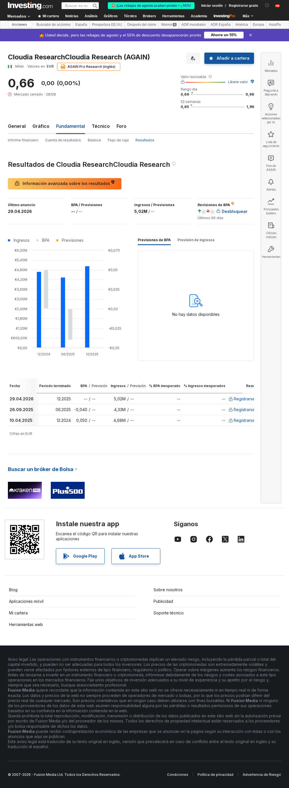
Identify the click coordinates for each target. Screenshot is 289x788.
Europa (258, 25)
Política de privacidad (215, 774)
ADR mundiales (193, 25)
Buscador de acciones (53, 25)
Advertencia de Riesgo (262, 774)
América (241, 25)
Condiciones (177, 774)
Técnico (101, 126)
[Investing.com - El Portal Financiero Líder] (30, 6)
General (17, 126)
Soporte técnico (169, 612)
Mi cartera (18, 612)
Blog (13, 589)
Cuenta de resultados (63, 140)
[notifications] (267, 5)
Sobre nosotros (168, 589)
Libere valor (238, 82)
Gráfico (40, 126)
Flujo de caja (118, 140)
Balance (94, 140)
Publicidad (163, 601)
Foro (121, 126)
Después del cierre (141, 25)
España (81, 25)
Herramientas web (26, 624)
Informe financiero (23, 140)
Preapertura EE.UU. (107, 25)
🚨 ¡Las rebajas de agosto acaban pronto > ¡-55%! (151, 6)
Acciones (19, 25)
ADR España (221, 25)
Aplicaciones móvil (26, 601)
